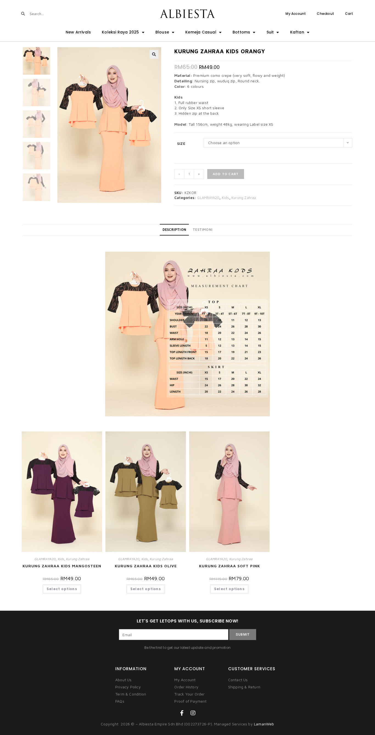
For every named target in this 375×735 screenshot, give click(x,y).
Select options (62, 589)
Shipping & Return (244, 686)
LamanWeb (264, 724)
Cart (349, 13)
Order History (186, 686)
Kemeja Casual (200, 32)
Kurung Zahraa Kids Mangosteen (62, 565)
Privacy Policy (128, 686)
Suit (270, 32)
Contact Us (238, 679)
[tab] (174, 229)
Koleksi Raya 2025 (120, 32)
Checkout (325, 13)
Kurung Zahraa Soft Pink (229, 565)
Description (174, 230)
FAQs (119, 701)
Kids (225, 197)
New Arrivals (78, 32)
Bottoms (241, 32)
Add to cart (226, 174)
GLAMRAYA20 (208, 197)
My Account (296, 13)
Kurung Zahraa (243, 197)
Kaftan (297, 32)
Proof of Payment (190, 701)
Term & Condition (130, 694)
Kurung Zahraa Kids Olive (146, 565)
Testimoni (202, 230)
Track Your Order (189, 694)
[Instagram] (193, 713)
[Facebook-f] (182, 713)
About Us (123, 679)
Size (181, 143)
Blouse (162, 32)
